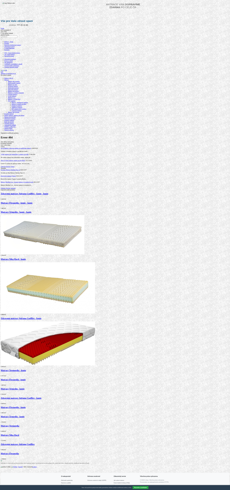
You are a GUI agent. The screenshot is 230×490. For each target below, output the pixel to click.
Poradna (6, 43)
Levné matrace (12, 96)
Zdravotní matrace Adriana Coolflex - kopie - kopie (24, 193)
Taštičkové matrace (17, 107)
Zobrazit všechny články (8, 166)
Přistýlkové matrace (9, 118)
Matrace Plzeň (8, 128)
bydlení (34, 467)
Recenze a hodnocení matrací (12, 45)
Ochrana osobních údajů (11, 67)
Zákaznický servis (9, 46)
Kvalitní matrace (9, 114)
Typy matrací (11, 101)
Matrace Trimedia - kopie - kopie (16, 212)
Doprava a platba (66, 483)
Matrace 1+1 (11, 97)
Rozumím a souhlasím (140, 487)
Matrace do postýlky (10, 117)
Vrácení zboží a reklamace (11, 65)
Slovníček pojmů (9, 56)
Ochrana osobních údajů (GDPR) (96, 480)
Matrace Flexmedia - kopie (13, 379)
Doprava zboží (8, 61)
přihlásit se (4, 73)
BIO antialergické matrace (19, 109)
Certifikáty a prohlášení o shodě (13, 64)
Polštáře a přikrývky (10, 127)
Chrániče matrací (9, 123)
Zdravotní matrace (13, 89)
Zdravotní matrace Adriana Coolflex (18, 444)
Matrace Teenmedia (10, 426)
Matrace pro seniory (13, 91)
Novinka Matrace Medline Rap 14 (10, 170)
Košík (2, 28)
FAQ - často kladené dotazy (12, 53)
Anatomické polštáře (10, 125)
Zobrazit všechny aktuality (8, 188)
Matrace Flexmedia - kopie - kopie (17, 203)
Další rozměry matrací (14, 83)
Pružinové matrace (17, 105)
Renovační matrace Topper (8, 176)
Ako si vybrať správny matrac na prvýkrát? (13, 160)
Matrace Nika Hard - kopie (13, 259)
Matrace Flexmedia (10, 453)
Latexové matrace (17, 110)
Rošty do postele (9, 122)
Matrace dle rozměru (14, 81)
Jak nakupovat (8, 62)
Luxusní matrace (12, 94)
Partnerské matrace (13, 88)
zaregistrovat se (11, 73)
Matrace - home (8, 42)
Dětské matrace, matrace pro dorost (14, 115)
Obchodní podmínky (10, 59)
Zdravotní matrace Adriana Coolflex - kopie (21, 318)
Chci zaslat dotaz (5, 145)
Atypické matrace (13, 86)
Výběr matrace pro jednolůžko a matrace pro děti (14, 154)
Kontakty (7, 50)
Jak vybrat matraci (9, 54)
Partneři (20, 467)
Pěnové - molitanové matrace (20, 102)
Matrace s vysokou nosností (16, 93)
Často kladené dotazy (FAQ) (122, 483)
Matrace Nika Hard (10, 435)
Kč (1, 72)
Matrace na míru (12, 84)
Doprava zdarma (9, 130)
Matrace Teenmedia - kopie (13, 370)
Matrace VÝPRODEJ (14, 99)
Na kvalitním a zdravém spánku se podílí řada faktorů (16, 148)
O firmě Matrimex (9, 48)
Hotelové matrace (9, 120)
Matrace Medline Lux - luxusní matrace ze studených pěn (17, 182)
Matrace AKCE (8, 78)
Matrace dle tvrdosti (13, 112)
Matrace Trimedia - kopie (13, 389)
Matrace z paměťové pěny (19, 104)
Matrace (6, 80)
